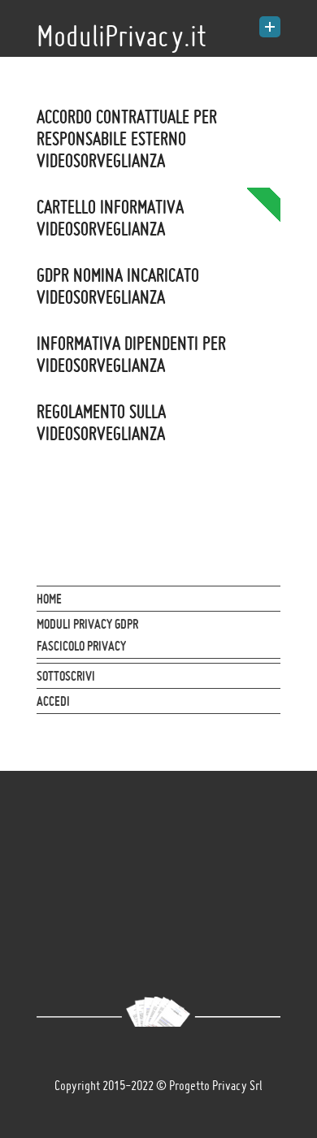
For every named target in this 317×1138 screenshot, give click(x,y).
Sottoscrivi (66, 676)
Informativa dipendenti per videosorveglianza (131, 354)
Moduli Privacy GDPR (87, 624)
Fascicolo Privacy (81, 646)
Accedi (53, 701)
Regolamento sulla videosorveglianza (101, 422)
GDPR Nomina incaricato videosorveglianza (118, 286)
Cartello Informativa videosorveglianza (110, 218)
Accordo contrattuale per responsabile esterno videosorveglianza (127, 138)
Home (49, 599)
